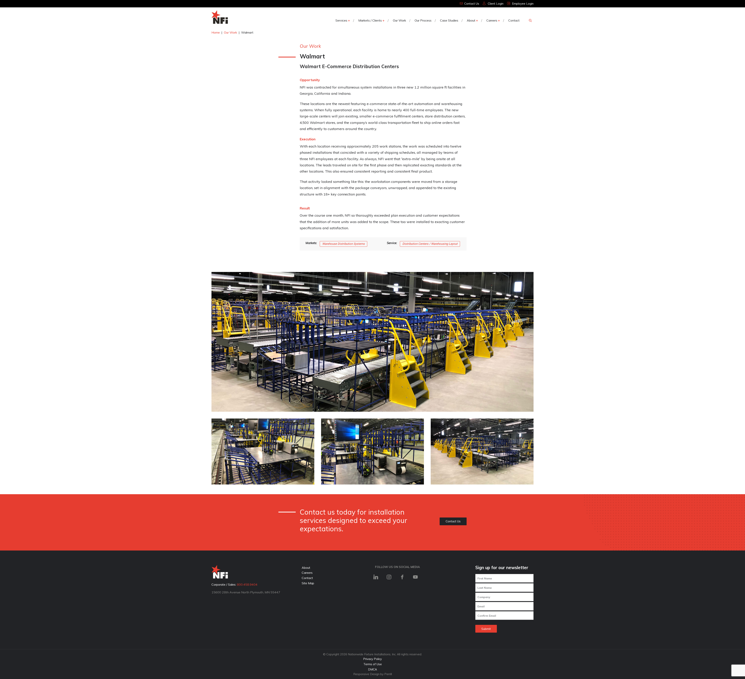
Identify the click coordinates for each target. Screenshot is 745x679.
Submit (486, 629)
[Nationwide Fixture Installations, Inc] (219, 17)
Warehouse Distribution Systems (343, 244)
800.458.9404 (247, 584)
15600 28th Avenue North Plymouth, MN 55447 (245, 592)
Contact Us (453, 521)
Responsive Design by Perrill (372, 674)
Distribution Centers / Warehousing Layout (429, 244)
